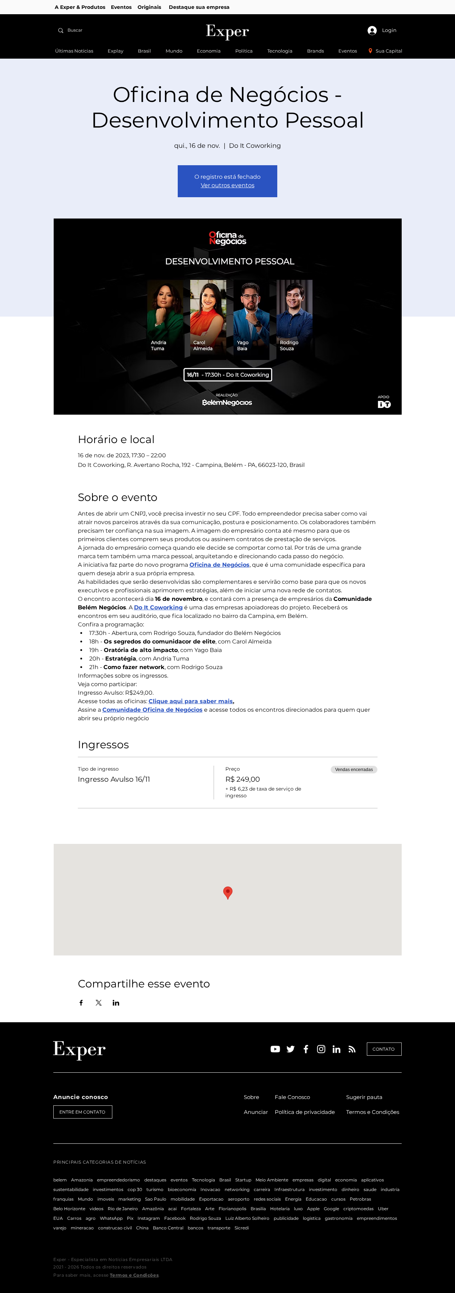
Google (331, 1208)
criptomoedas (358, 1208)
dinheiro (350, 1189)
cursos (338, 1199)
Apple (313, 1208)
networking (237, 1189)
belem (60, 1179)
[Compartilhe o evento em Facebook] (81, 1003)
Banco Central (168, 1227)
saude (370, 1189)
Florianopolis (232, 1208)
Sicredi (242, 1227)
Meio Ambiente (272, 1179)
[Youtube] (275, 1049)
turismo (155, 1189)
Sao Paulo (155, 1199)
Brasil (225, 1179)
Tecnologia (203, 1179)
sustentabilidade (71, 1189)
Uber (383, 1208)
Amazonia (82, 1179)
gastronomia (339, 1218)
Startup (243, 1179)
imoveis (105, 1199)
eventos (179, 1179)
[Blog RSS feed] (352, 1049)
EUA (58, 1218)
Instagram (149, 1218)
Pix (130, 1218)
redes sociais (267, 1199)
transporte (219, 1227)
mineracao (82, 1227)
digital (324, 1179)
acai (172, 1208)
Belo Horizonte (69, 1208)
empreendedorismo (118, 1179)
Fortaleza (191, 1208)
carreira (262, 1189)
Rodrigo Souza (205, 1218)
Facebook (175, 1218)
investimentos (108, 1189)
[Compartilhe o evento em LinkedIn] (116, 1003)
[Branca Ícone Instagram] (321, 1049)
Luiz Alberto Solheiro (247, 1218)
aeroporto (239, 1199)
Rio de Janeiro (123, 1208)
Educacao (316, 1199)
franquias (63, 1199)
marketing (129, 1199)
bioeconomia (182, 1189)
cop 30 (135, 1189)
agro (91, 1218)
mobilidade (183, 1199)
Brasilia (258, 1208)
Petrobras (360, 1199)
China (142, 1227)
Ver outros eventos (228, 185)
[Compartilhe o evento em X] (98, 1003)
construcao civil (115, 1227)
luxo (298, 1208)
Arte (209, 1208)
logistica (312, 1218)
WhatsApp (111, 1218)
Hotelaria (280, 1208)
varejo (59, 1227)
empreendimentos (377, 1218)
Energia (293, 1199)
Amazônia (153, 1208)
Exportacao (211, 1199)
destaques (155, 1179)
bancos (195, 1227)
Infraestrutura (289, 1189)
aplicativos (372, 1179)
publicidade (286, 1218)
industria (390, 1189)
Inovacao (210, 1189)
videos (96, 1208)
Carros (74, 1218)
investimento (323, 1189)
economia (346, 1179)
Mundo (85, 1199)
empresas (303, 1179)
